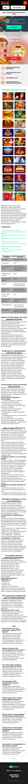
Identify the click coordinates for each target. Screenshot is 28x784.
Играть (14, 758)
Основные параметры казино (10, 230)
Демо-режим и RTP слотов (9, 241)
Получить (14, 58)
